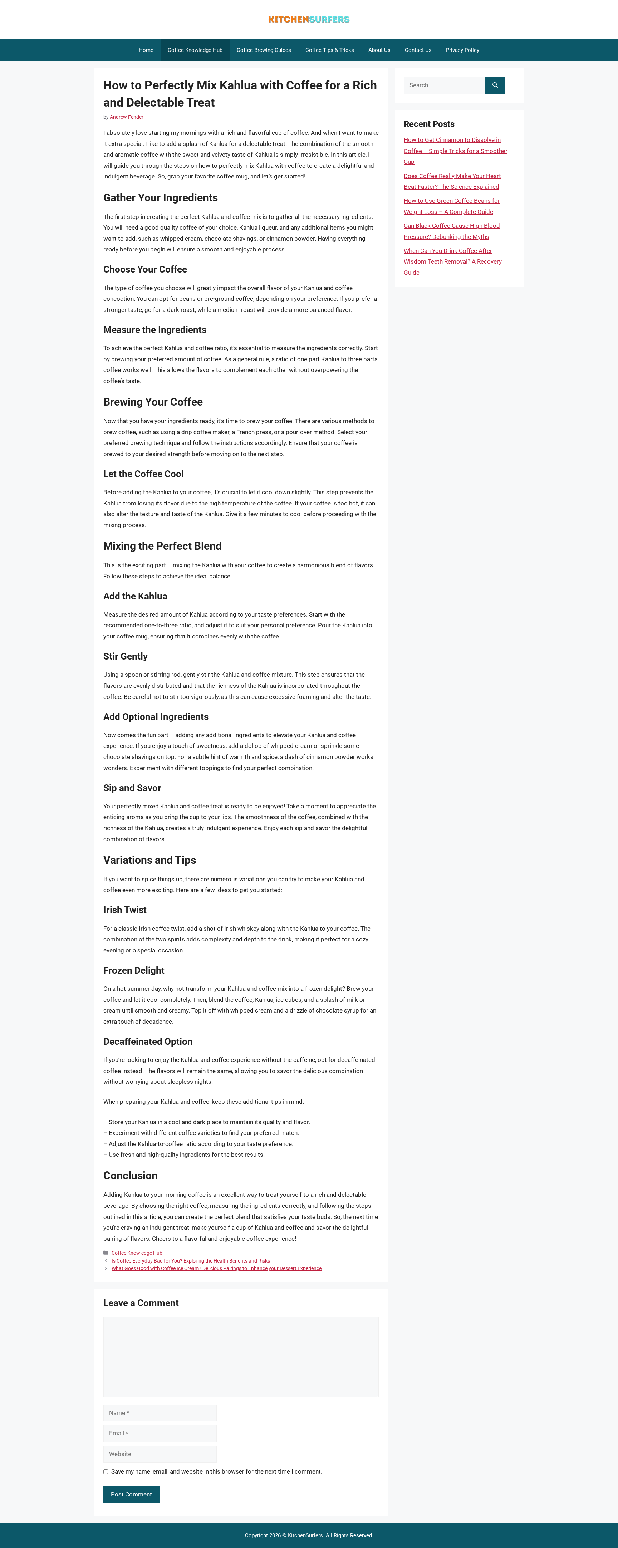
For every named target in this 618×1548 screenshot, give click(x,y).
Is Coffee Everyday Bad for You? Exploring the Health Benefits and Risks (191, 1261)
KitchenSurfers (305, 1535)
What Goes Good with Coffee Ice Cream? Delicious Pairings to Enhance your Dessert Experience (217, 1268)
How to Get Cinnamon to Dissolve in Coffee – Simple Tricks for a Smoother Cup (455, 150)
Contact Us (418, 50)
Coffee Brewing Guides (264, 50)
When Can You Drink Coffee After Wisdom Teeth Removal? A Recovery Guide (453, 261)
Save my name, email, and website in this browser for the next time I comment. (216, 1471)
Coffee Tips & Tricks (329, 50)
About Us (379, 50)
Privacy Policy (462, 50)
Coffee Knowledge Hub (195, 50)
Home (146, 50)
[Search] (495, 85)
